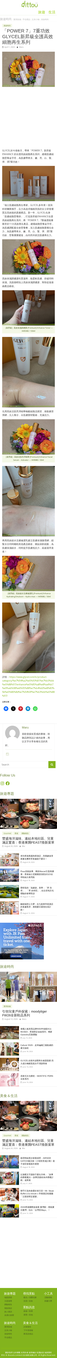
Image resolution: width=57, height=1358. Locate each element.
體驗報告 (25, 833)
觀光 (25, 1297)
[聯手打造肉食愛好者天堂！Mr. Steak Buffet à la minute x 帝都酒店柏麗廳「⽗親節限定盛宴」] (9, 1189)
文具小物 (35, 19)
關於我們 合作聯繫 (12, 1352)
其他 (31, 1314)
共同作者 (24, 1352)
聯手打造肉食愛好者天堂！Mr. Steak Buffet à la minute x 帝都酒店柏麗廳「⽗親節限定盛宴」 (37, 1194)
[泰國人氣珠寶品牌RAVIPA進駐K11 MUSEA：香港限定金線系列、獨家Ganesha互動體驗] (9, 1027)
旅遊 (41, 12)
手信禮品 (26, 19)
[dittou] (29, 1)
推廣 (31, 1311)
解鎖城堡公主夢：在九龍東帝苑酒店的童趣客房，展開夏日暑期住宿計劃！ (36, 907)
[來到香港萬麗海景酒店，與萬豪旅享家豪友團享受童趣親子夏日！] (9, 854)
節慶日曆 (48, 1301)
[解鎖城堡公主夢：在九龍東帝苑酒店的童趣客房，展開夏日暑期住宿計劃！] (9, 902)
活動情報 (48, 1297)
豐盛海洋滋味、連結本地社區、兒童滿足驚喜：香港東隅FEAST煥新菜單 (28, 840)
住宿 (25, 1301)
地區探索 (8, 1297)
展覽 (25, 1314)
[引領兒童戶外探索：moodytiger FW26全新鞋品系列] (28, 973)
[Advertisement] (28, 119)
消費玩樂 (33, 1297)
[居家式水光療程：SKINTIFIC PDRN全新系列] (9, 1074)
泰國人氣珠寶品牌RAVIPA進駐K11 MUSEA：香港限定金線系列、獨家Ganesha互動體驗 (36, 1032)
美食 (31, 1301)
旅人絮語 (8, 1311)
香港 (16, 833)
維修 (25, 1311)
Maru (21, 47)
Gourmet (7, 833)
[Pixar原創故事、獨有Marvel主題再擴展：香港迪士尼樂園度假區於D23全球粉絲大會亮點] (9, 870)
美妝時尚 (45, 19)
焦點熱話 (8, 1308)
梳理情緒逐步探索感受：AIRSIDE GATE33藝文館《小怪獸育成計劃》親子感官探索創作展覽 (37, 1161)
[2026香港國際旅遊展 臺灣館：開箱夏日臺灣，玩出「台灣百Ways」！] (9, 1205)
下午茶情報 (28, 1330)
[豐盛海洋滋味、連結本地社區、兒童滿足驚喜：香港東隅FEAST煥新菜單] (28, 800)
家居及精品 (28, 1333)
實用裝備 (17, 19)
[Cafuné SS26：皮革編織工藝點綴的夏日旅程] (9, 1044)
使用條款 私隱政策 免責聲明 (40, 1352)
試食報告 (27, 1326)
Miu (23, 846)
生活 (51, 12)
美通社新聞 (9, 1315)
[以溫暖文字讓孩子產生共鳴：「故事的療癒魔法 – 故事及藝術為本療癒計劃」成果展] (9, 1173)
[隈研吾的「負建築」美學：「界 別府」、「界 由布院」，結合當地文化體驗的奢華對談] (9, 886)
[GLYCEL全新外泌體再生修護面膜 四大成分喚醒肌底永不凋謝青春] (9, 1059)
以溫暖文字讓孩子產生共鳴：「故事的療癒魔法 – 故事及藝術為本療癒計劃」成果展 (36, 1177)
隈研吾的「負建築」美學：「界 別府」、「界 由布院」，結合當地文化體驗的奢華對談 (37, 891)
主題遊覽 (8, 1301)
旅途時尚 (6, 19)
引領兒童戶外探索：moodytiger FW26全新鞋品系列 (24, 1013)
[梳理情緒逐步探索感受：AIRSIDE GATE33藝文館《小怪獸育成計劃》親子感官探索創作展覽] (9, 1156)
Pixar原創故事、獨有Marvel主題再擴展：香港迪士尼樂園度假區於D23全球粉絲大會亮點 (37, 874)
